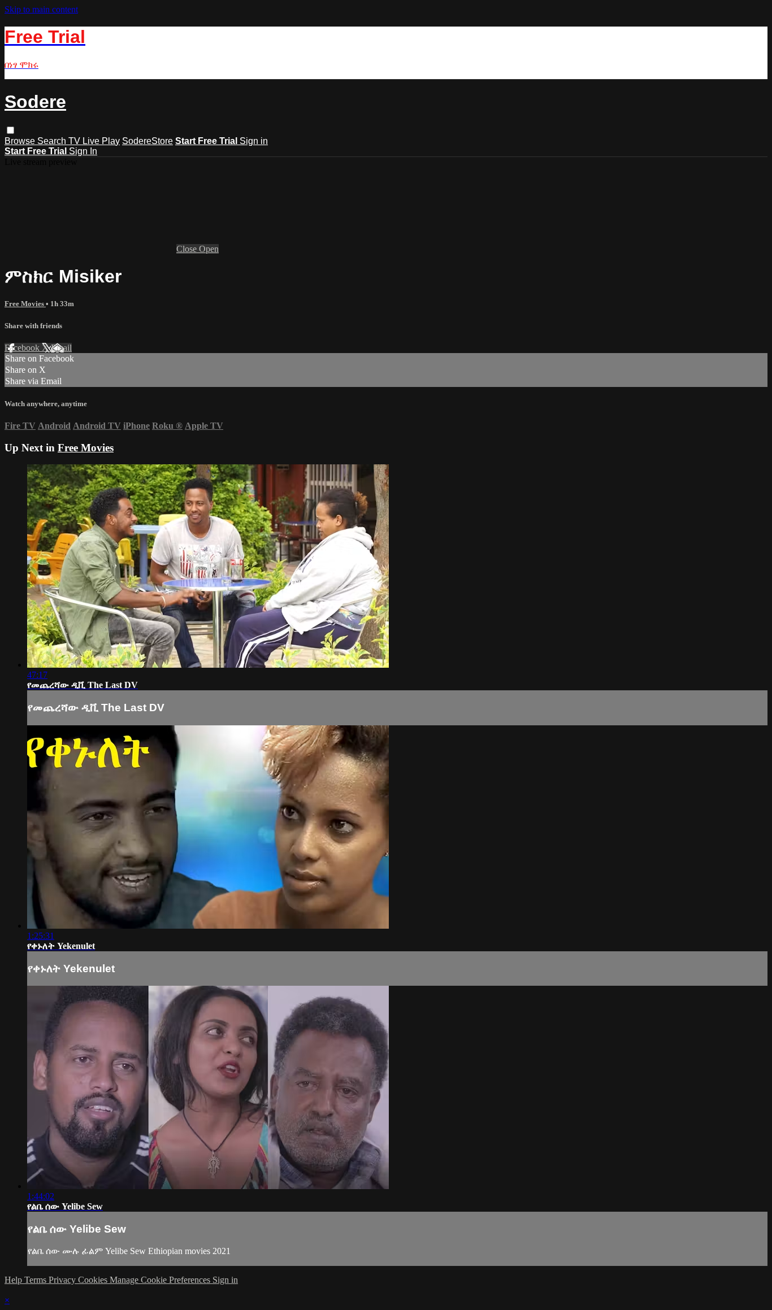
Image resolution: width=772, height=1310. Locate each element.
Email (61, 347)
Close (187, 249)
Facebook (23, 347)
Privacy (63, 1280)
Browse (21, 141)
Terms (36, 1280)
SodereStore (147, 141)
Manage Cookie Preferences (161, 1280)
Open (209, 249)
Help (14, 1280)
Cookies (94, 1280)
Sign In (83, 151)
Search (52, 141)
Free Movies (25, 303)
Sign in (254, 141)
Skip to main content (41, 9)
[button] (10, 130)
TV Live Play (94, 141)
